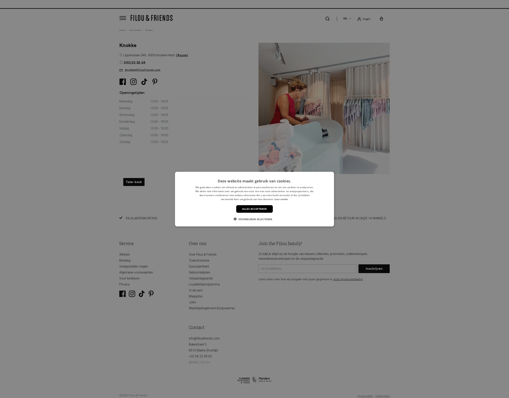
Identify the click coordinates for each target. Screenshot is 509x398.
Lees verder (281, 199)
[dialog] (254, 199)
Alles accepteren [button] (254, 208)
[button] (254, 219)
